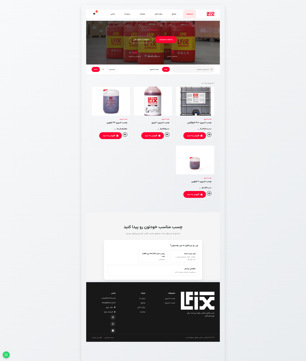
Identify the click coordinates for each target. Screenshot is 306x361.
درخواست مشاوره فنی (141, 39)
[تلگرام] (113, 330)
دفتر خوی (109, 307)
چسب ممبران (170, 302)
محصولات (189, 14)
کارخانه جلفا (108, 312)
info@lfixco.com (109, 302)
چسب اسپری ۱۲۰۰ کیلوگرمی (199, 122)
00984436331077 (108, 298)
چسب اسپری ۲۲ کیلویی (117, 122)
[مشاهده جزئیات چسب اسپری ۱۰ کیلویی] (209, 193)
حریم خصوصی (109, 337)
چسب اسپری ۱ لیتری (160, 122)
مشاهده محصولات (166, 39)
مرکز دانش (158, 14)
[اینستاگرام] (113, 317)
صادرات (142, 14)
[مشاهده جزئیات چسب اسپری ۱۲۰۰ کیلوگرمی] (209, 134)
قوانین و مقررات (97, 337)
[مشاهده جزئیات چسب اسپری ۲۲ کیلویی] (125, 134)
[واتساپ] (113, 324)
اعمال (95, 69)
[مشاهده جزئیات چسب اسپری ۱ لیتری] (167, 134)
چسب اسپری (154, 69)
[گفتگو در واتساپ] (6, 354)
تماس (113, 14)
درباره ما (127, 14)
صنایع (174, 14)
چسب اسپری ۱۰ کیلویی (201, 181)
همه (165, 69)
